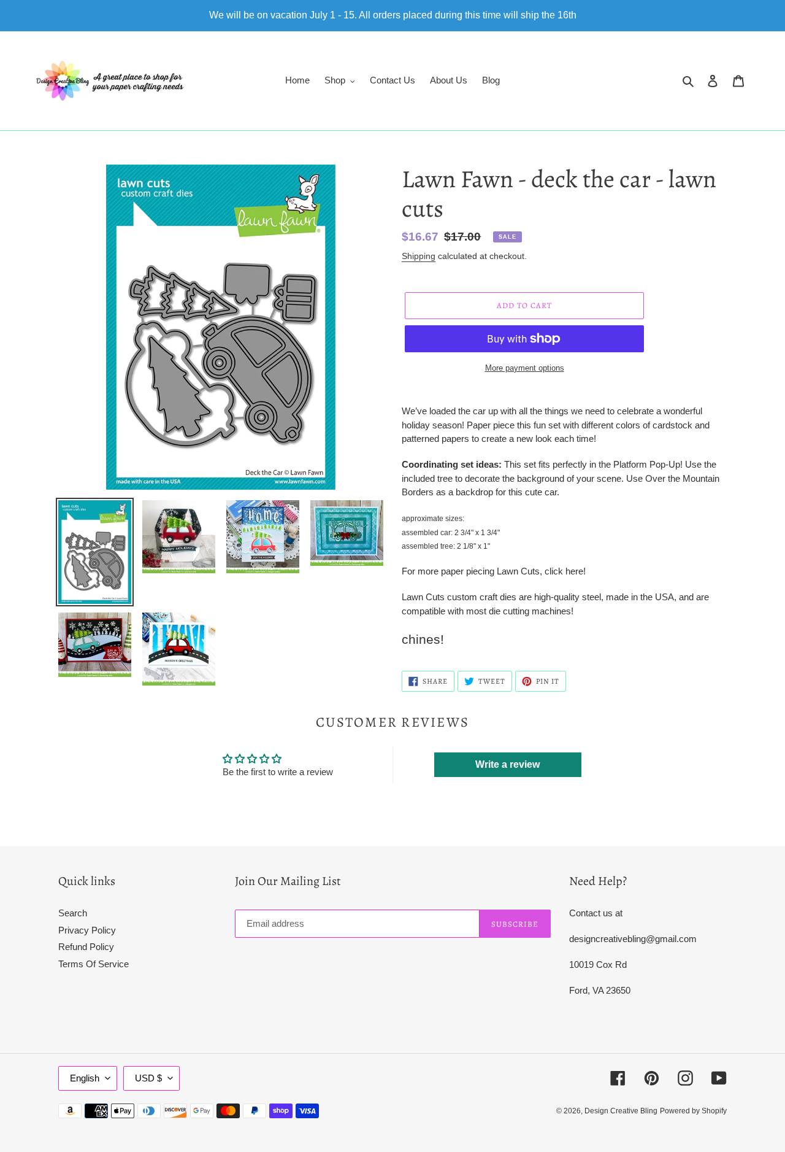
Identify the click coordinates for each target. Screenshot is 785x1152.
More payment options (524, 368)
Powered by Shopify (693, 1111)
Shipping (418, 256)
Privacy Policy (87, 930)
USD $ (148, 1078)
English (84, 1078)
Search (72, 913)
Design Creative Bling (620, 1111)
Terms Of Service (93, 964)
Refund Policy (86, 946)
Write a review (507, 764)
